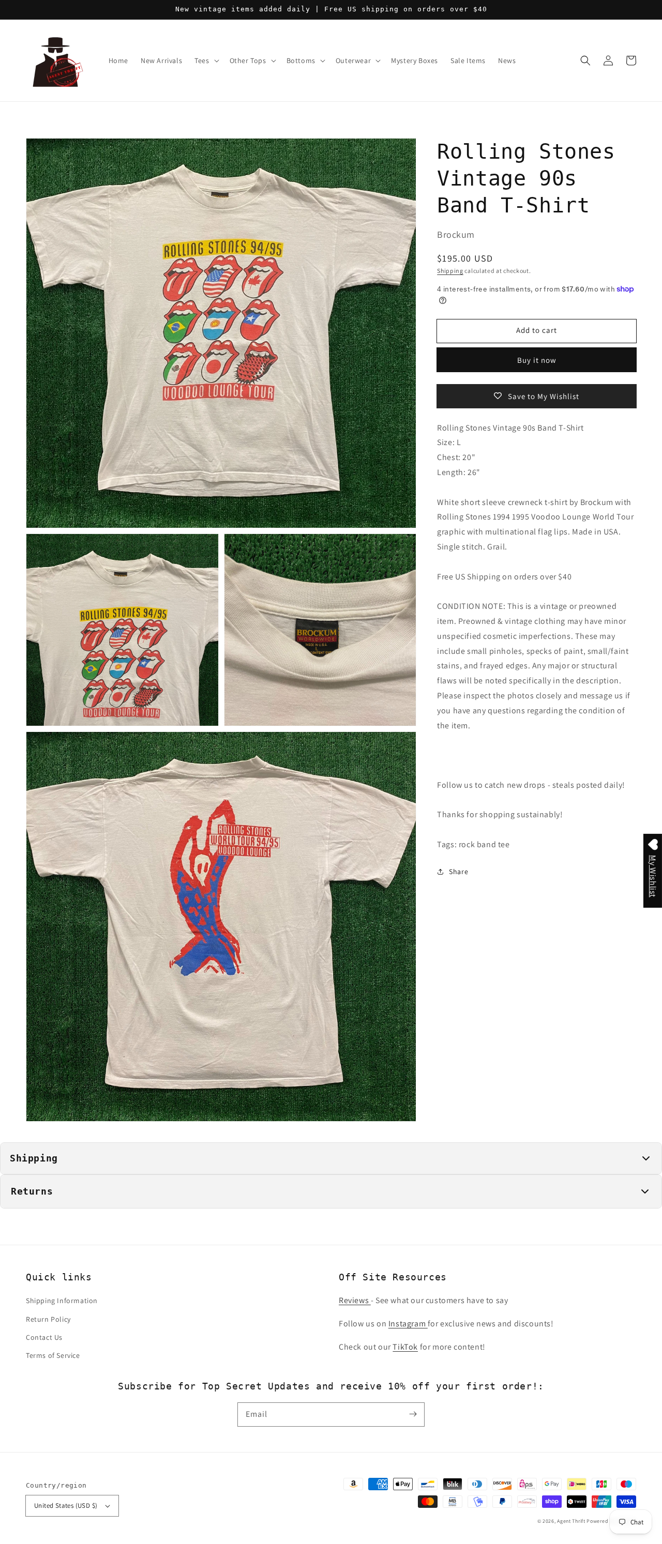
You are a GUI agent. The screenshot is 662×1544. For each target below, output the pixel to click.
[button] (585, 60)
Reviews (355, 1300)
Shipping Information (62, 1300)
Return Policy (48, 1319)
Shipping (450, 270)
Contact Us (44, 1337)
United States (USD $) (65, 1505)
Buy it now (536, 359)
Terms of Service (53, 1355)
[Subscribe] (412, 1414)
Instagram (408, 1323)
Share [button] (458, 871)
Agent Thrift (571, 1521)
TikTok (405, 1346)
